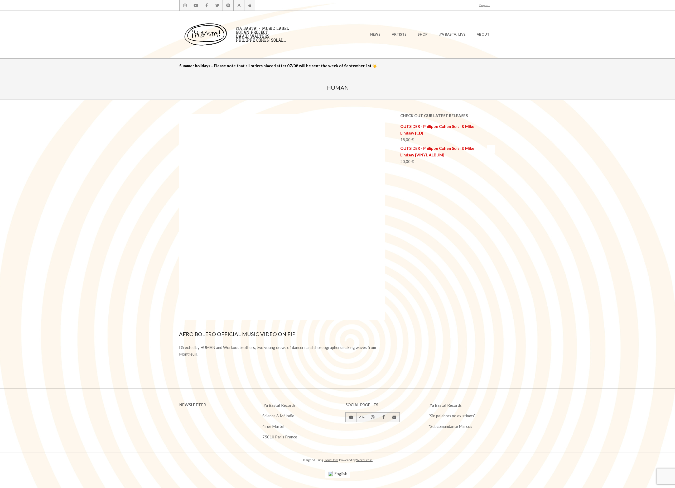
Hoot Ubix (331, 460)
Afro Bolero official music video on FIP (237, 334)
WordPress (364, 460)
